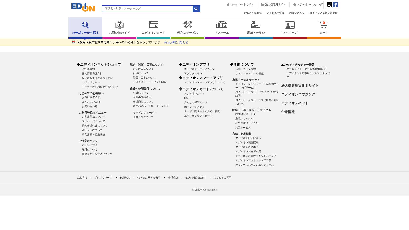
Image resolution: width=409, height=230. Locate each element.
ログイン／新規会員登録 (324, 13)
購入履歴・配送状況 (93, 134)
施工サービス (243, 127)
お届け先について (143, 68)
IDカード (189, 97)
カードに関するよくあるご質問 (202, 111)
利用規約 (125, 177)
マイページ (289, 32)
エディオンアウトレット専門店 (253, 160)
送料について (89, 149)
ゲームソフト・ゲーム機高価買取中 (307, 68)
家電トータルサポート (246, 79)
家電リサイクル (244, 118)
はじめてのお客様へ (91, 93)
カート (324, 27)
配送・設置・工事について (146, 64)
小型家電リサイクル (246, 123)
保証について (140, 92)
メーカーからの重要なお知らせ (100, 86)
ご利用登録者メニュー (93, 112)
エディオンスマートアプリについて (204, 82)
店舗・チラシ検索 (245, 69)
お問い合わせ (297, 13)
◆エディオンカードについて (201, 89)
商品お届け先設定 (176, 42)
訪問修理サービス (245, 114)
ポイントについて (92, 130)
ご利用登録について (93, 116)
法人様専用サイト (275, 4)
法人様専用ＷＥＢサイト (300, 85)
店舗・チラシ (256, 32)
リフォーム (221, 32)
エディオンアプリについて (199, 69)
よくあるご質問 (275, 13)
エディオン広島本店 (246, 146)
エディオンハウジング (310, 4)
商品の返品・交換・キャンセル (151, 106)
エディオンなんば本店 (248, 138)
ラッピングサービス (144, 112)
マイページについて (93, 121)
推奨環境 (173, 177)
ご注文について (88, 140)
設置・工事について (144, 77)
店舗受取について (143, 117)
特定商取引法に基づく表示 (97, 77)
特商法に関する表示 (148, 177)
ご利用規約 (88, 69)
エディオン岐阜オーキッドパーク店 (255, 155)
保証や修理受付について (145, 88)
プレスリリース (103, 177)
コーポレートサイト (242, 4)
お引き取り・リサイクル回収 (149, 82)
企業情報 (288, 112)
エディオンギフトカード (198, 115)
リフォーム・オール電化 (249, 73)
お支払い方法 (89, 145)
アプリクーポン (193, 73)
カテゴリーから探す (85, 32)
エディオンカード (154, 32)
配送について (140, 73)
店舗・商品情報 (242, 133)
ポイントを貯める (194, 106)
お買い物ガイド (119, 32)
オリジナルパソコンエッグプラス (254, 164)
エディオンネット (294, 103)
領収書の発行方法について (97, 153)
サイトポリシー (91, 82)
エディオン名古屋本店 (248, 151)
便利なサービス (187, 32)
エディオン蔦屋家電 (246, 142)
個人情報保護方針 (92, 73)
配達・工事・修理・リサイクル (251, 110)
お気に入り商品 (253, 13)
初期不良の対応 (142, 97)
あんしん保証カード (195, 102)
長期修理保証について (95, 125)
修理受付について (143, 101)
